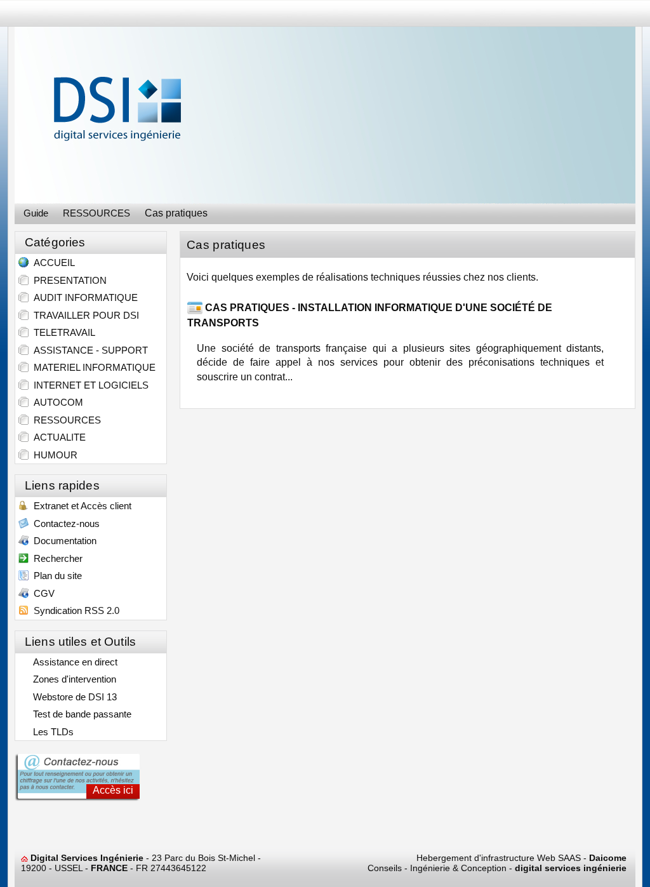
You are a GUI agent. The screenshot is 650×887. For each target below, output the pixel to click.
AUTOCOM (56, 402)
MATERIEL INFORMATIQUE (92, 367)
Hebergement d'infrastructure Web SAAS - (521, 858)
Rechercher (56, 558)
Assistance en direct (72, 662)
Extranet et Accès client (80, 505)
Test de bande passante (79, 714)
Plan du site (55, 575)
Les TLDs (51, 731)
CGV (42, 593)
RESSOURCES (65, 420)
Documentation (62, 540)
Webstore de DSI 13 (72, 696)
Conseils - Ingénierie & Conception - (497, 868)
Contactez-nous (64, 523)
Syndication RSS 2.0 (74, 610)
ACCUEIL (52, 262)
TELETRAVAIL (62, 332)
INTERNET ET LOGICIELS (89, 385)
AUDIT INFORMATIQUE (83, 297)
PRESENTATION (68, 280)
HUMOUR (53, 455)
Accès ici (113, 790)
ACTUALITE (57, 437)
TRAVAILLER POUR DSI (84, 315)
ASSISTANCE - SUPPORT (88, 350)
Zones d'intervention (72, 679)
